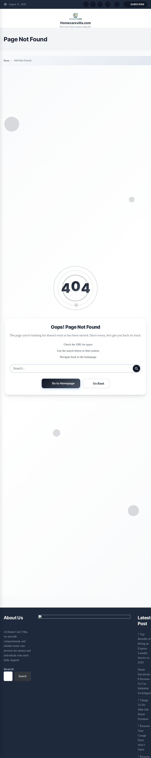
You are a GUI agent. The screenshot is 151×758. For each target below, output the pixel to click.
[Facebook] (86, 4)
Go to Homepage (63, 383)
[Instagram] (100, 4)
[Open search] (107, 4)
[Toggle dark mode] (117, 4)
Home (7, 60)
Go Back (98, 383)
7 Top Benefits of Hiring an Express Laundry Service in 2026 (144, 648)
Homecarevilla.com (75, 23)
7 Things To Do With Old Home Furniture (143, 710)
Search (9, 669)
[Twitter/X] (93, 4)
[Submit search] (136, 368)
